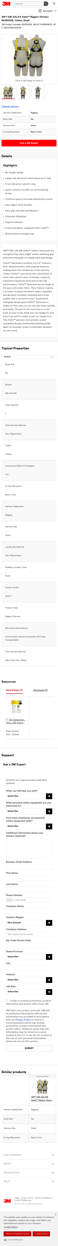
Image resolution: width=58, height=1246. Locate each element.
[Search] (46, 3)
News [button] (7, 1164)
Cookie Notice (11, 1227)
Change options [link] (9, 106)
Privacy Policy (23, 1020)
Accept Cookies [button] (41, 1234)
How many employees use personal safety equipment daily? (25, 819)
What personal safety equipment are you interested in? (28, 804)
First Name (12, 873)
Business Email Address (19, 862)
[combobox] (9, 900)
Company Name (15, 906)
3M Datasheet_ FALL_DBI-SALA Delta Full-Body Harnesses (15, 721)
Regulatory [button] (12, 1173)
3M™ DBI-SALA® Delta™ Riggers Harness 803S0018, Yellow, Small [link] (42, 1099)
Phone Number (14, 895)
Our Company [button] (13, 1155)
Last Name (12, 884)
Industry (10, 974)
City (8, 963)
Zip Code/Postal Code (18, 940)
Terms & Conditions (43, 1198)
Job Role (10, 986)
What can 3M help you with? (21, 791)
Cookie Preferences (23, 1200)
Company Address (16, 929)
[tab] (14, 690)
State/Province (14, 951)
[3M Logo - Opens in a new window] (6, 3)
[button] (13, 1240)
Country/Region (15, 917)
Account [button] (47, 11)
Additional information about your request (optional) (24, 834)
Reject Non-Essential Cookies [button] (17, 1234)
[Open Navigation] (54, 4)
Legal (17, 1198)
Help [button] (7, 1181)
